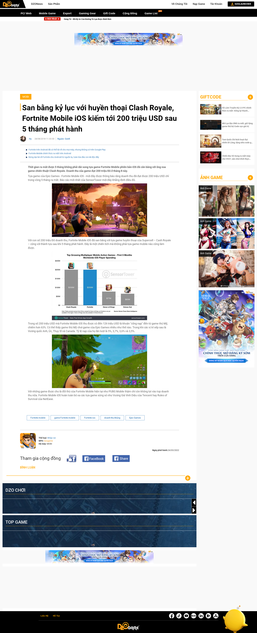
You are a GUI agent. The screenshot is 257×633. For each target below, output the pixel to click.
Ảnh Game (211, 177)
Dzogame (48, 441)
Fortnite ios (89, 418)
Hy (30, 139)
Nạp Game (199, 4)
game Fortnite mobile (64, 418)
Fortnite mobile (37, 418)
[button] (193, 510)
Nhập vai (51, 438)
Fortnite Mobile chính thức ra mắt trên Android (50, 153)
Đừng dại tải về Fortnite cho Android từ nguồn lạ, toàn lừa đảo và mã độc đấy (64, 157)
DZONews (37, 4)
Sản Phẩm (54, 4)
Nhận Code (233, 109)
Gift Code (109, 13)
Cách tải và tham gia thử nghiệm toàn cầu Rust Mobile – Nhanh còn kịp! (100, 19)
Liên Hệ (44, 616)
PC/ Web (26, 13)
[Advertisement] (128, 70)
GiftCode (210, 97)
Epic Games (135, 418)
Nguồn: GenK (63, 139)
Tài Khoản (216, 4)
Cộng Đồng (130, 13)
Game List (151, 13)
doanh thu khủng (112, 418)
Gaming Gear (87, 13)
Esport (67, 13)
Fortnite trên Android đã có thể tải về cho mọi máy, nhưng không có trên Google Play (67, 149)
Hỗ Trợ (56, 616)
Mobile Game (47, 13)
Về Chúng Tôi (179, 4)
